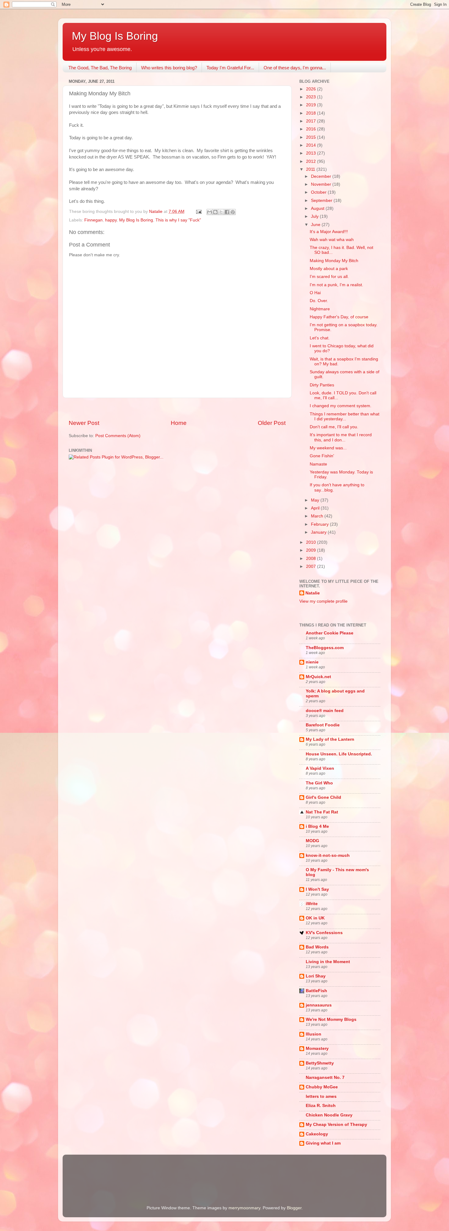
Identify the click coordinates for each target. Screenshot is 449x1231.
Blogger (294, 1208)
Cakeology (317, 1134)
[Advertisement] (177, 408)
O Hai (315, 292)
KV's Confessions (324, 932)
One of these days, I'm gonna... (295, 67)
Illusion (313, 1034)
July (315, 216)
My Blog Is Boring (115, 36)
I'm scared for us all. (329, 276)
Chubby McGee (322, 1087)
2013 (311, 153)
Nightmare (320, 309)
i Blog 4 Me (317, 826)
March (317, 516)
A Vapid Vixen (320, 768)
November (321, 184)
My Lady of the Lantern (330, 739)
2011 (311, 169)
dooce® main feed (325, 710)
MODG (312, 840)
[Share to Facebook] (227, 212)
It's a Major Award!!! (329, 231)
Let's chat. (320, 338)
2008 (311, 558)
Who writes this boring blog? (169, 67)
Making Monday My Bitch (334, 260)
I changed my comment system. (340, 406)
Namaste (318, 464)
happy (111, 220)
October (319, 192)
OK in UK (315, 918)
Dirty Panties (322, 385)
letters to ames (321, 1096)
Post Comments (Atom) (118, 435)
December (321, 176)
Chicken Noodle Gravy (329, 1115)
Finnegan (93, 220)
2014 (311, 145)
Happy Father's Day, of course (339, 317)
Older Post (272, 423)
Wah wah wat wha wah (332, 239)
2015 (311, 137)
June (316, 224)
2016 (311, 129)
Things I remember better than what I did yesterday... (344, 416)
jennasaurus (319, 1005)
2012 (311, 161)
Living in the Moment (328, 961)
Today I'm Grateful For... (230, 67)
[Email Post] (198, 211)
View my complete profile (323, 601)
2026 (311, 89)
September (322, 200)
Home (179, 423)
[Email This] (209, 212)
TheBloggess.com (325, 647)
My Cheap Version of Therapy (336, 1124)
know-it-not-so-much (328, 855)
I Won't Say (317, 889)
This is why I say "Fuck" (178, 220)
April (316, 508)
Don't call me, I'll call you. (334, 427)
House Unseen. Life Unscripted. (339, 754)
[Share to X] (221, 212)
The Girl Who (319, 783)
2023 (311, 97)
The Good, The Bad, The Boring (100, 67)
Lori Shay (316, 976)
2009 (311, 550)
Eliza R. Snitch (321, 1105)
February (320, 524)
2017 (311, 121)
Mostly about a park (329, 268)
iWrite (312, 903)
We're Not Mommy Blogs (331, 1019)
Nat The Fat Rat (322, 812)
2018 (311, 113)
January (319, 532)
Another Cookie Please (329, 633)
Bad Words (317, 947)
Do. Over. (319, 300)
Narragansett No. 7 (325, 1077)
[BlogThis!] (215, 212)
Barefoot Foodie (323, 725)
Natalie (312, 593)
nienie (312, 662)
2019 (311, 105)
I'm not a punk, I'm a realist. (336, 285)
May (315, 500)
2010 (311, 542)
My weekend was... (328, 448)
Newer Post (84, 423)
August (318, 208)
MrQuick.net (318, 676)
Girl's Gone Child (323, 797)
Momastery (317, 1048)
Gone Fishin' (322, 456)
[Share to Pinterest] (233, 212)
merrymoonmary (244, 1208)
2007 (311, 566)
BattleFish (316, 990)
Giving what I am (323, 1143)
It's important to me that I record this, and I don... (341, 437)
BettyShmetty (320, 1063)
